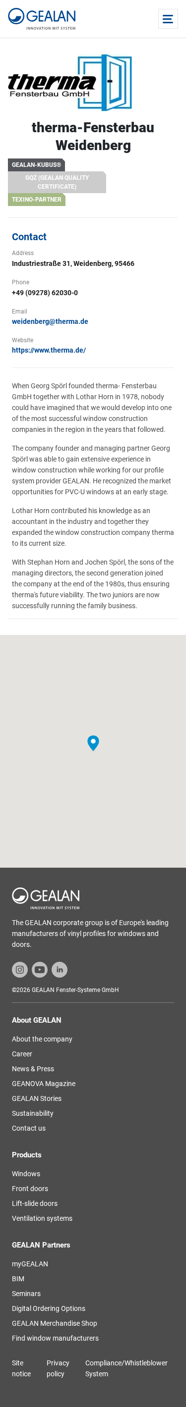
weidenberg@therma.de (50, 321)
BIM (18, 1279)
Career (22, 1054)
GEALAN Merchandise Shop (54, 1323)
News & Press (33, 1069)
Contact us (29, 1128)
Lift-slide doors (35, 1203)
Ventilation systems (42, 1218)
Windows (26, 1174)
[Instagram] (20, 969)
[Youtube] (40, 969)
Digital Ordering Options (48, 1308)
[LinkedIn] (59, 969)
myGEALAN (30, 1264)
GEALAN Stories (37, 1098)
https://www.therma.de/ (49, 350)
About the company (42, 1039)
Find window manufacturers (55, 1338)
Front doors (30, 1189)
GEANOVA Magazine (43, 1084)
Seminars (26, 1294)
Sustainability (33, 1113)
